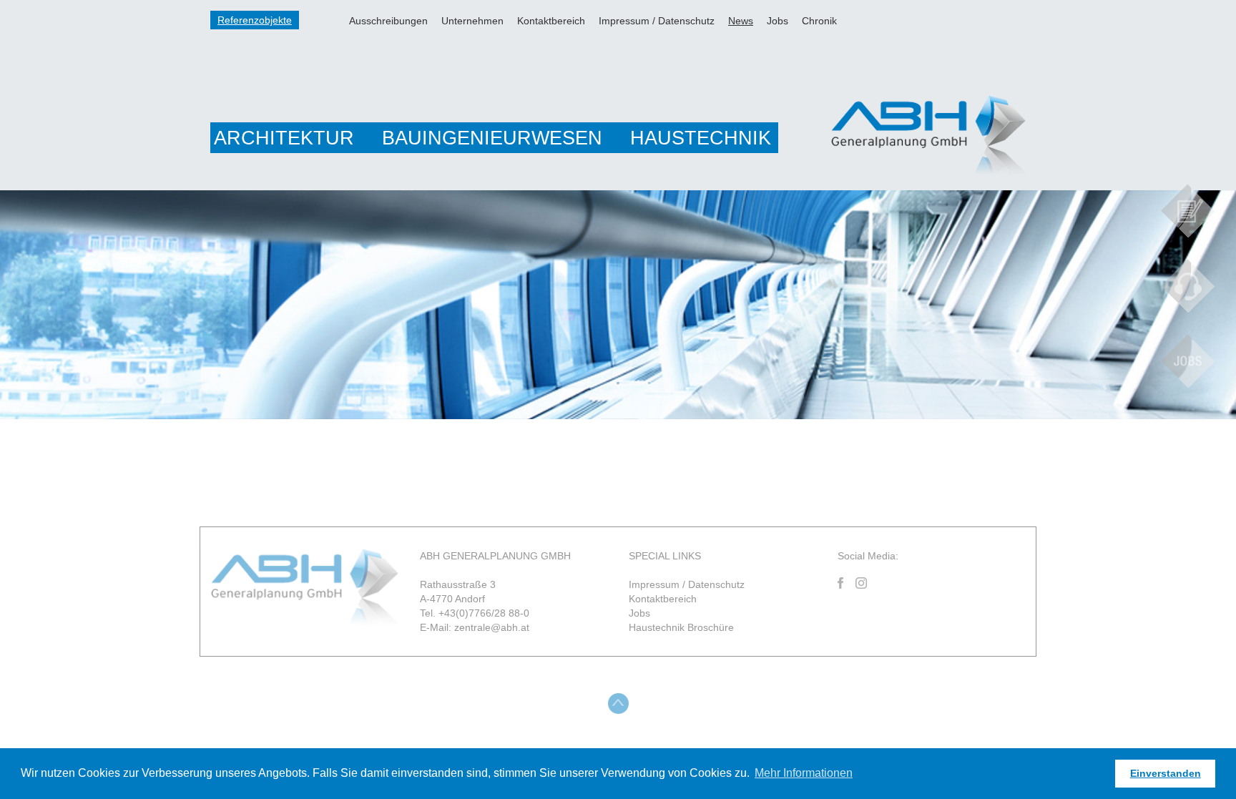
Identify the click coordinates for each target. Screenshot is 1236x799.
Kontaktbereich (551, 20)
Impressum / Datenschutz (657, 20)
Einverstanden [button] (1165, 773)
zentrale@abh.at (491, 627)
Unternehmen (472, 20)
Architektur (284, 138)
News (740, 20)
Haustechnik (700, 138)
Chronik (819, 20)
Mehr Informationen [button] (804, 773)
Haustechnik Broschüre (681, 627)
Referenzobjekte (254, 20)
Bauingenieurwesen (492, 138)
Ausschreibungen (388, 20)
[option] (618, 304)
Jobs (777, 20)
